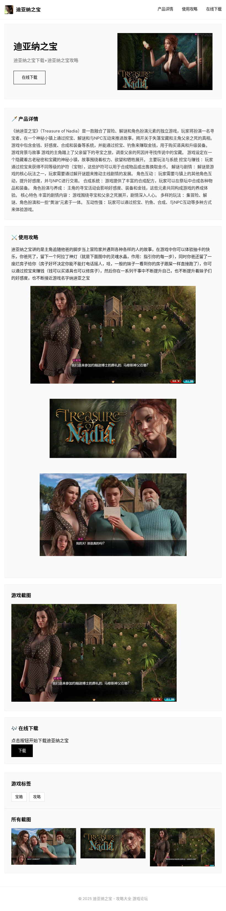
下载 (22, 750)
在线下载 (214, 9)
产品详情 (165, 9)
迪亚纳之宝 (28, 9)
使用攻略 (189, 9)
